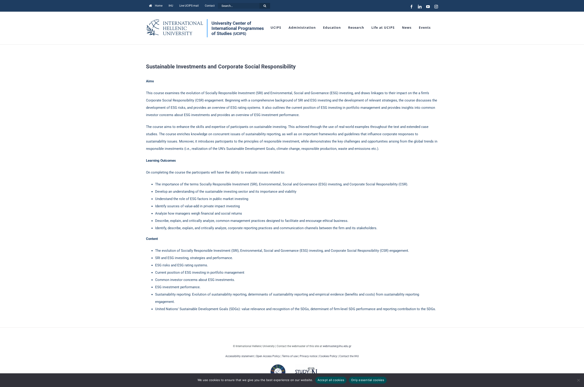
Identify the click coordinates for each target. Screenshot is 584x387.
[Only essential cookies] (578, 380)
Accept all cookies (331, 380)
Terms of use (290, 356)
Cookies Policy (328, 356)
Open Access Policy (268, 356)
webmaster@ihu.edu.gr (337, 346)
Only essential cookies (367, 380)
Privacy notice (308, 356)
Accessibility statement (239, 356)
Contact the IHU (349, 356)
